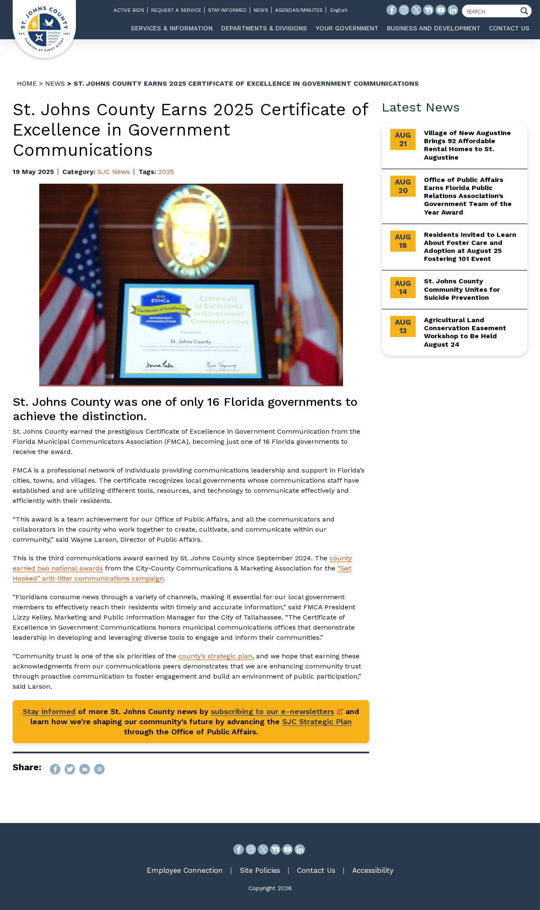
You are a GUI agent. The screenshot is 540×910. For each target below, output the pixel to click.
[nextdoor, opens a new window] (275, 849)
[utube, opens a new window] (287, 849)
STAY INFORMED (227, 10)
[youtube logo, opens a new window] (440, 10)
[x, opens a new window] (263, 849)
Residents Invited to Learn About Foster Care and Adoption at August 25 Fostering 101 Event (470, 247)
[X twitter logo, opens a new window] (416, 10)
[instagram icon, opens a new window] (404, 10)
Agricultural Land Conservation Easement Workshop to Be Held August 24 (465, 332)
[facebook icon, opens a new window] (391, 10)
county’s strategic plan (215, 656)
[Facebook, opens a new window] (238, 849)
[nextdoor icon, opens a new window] (428, 10)
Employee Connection (185, 870)
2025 (166, 172)
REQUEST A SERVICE (176, 10)
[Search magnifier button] (526, 11)
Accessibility (373, 870)
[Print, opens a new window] (99, 769)
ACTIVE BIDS (128, 10)
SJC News (113, 172)
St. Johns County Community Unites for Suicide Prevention (462, 289)
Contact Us (316, 870)
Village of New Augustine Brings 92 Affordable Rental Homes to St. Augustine (467, 145)
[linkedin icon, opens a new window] (453, 10)
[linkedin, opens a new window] (299, 849)
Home (27, 83)
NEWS (261, 10)
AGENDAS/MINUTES (299, 10)
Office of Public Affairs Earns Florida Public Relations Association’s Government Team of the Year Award (468, 196)
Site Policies (260, 870)
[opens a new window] (55, 769)
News (55, 83)
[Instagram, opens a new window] (251, 849)
